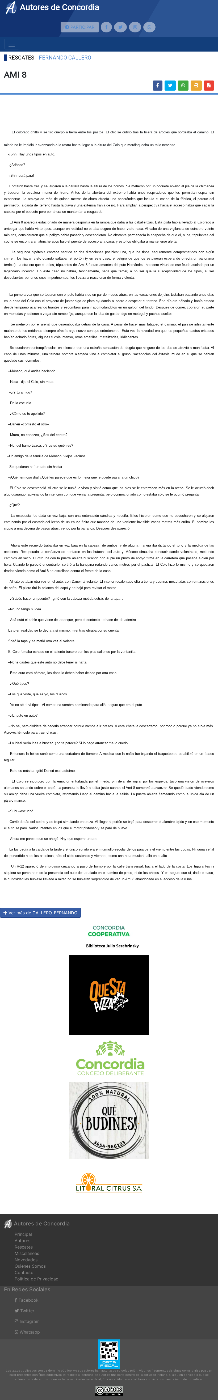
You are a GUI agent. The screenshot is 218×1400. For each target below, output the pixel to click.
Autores (22, 1240)
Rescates (24, 1247)
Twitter (26, 1310)
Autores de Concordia (58, 7)
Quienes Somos (30, 1266)
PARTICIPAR (81, 27)
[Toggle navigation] (11, 44)
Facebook (28, 1300)
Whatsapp (29, 1332)
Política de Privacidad (36, 1278)
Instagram (29, 1321)
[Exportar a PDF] (209, 86)
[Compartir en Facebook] (157, 86)
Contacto (24, 1272)
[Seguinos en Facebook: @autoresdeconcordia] (106, 27)
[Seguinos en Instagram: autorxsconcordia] (135, 27)
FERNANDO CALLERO (65, 57)
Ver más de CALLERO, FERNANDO (42, 912)
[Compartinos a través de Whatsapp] (149, 27)
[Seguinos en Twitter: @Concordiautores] (120, 27)
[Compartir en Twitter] (170, 86)
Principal (23, 1234)
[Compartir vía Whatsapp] (183, 86)
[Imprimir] (196, 86)
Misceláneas (27, 1253)
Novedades (26, 1259)
